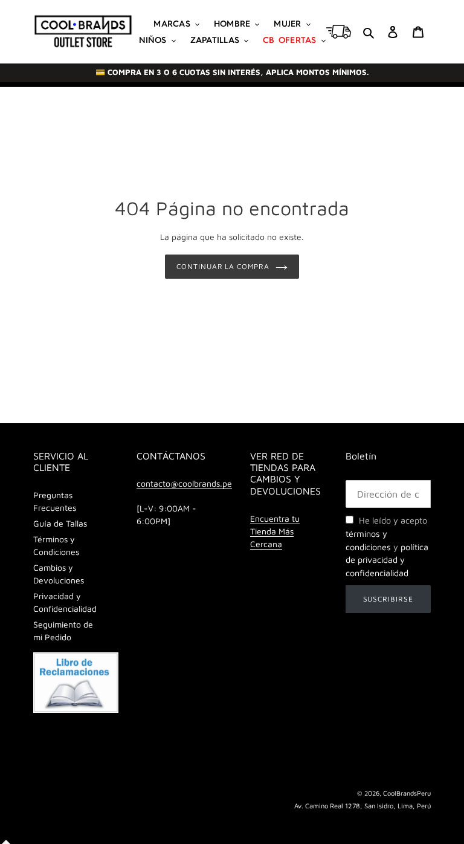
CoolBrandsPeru (407, 793)
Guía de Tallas (60, 523)
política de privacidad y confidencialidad (387, 560)
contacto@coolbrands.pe (184, 483)
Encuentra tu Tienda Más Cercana (275, 531)
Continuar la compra (222, 266)
